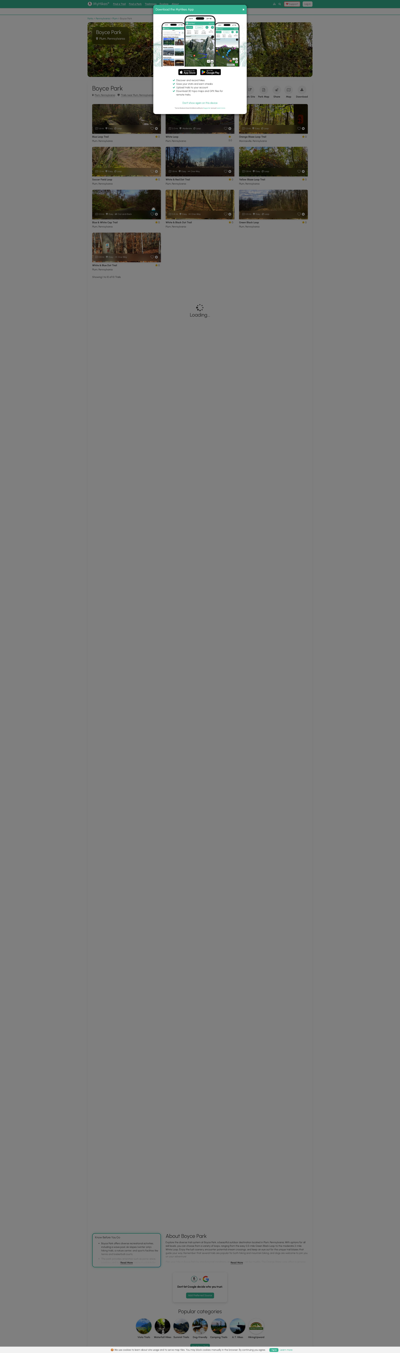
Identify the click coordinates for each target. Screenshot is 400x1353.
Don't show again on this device (200, 102)
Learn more (221, 108)
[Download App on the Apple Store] (187, 72)
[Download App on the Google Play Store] (210, 70)
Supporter (207, 108)
